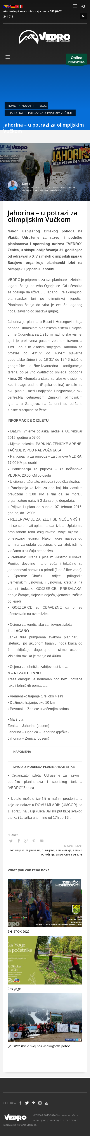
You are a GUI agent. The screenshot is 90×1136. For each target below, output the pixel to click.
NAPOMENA (22, 751)
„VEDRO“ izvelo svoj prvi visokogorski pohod (39, 1046)
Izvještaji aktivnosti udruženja (42, 190)
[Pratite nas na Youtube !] (46, 1103)
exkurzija (15, 850)
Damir (26, 183)
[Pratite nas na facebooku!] (20, 1103)
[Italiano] (21, 6)
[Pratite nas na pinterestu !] (33, 1103)
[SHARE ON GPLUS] (26, 841)
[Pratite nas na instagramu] (40, 1103)
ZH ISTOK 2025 (18, 931)
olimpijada (48, 850)
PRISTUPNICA (76, 59)
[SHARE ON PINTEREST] (34, 841)
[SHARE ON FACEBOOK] (18, 841)
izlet (25, 850)
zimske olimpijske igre (68, 854)
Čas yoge (14, 989)
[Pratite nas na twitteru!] (27, 1103)
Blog (72, 187)
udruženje (47, 854)
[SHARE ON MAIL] (41, 841)
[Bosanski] (5, 6)
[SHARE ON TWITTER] (11, 841)
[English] (9, 6)
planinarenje (63, 850)
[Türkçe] (17, 6)
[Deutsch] (13, 6)
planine (77, 850)
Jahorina (34, 850)
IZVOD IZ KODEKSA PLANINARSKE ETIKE (44, 766)
